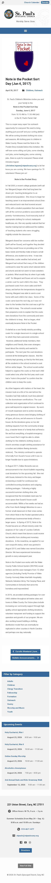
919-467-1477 (27, 829)
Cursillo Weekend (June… (26, 651)
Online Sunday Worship (15, 756)
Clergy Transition (15, 689)
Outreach (38, 90)
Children (29, 90)
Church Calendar (31, 2)
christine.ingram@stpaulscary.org (21, 166)
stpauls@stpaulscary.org (27, 836)
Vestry (10, 704)
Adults (10, 681)
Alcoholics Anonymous (15, 768)
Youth (10, 712)
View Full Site (25, 866)
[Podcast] (30, 842)
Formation (11, 696)
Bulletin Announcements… (24, 658)
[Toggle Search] (3, 3)
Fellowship (12, 693)
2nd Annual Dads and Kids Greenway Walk (23, 780)
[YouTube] (25, 842)
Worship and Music (16, 708)
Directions (25, 850)
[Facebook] (21, 842)
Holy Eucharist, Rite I (14, 732)
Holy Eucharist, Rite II (14, 744)
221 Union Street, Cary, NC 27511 (25, 804)
